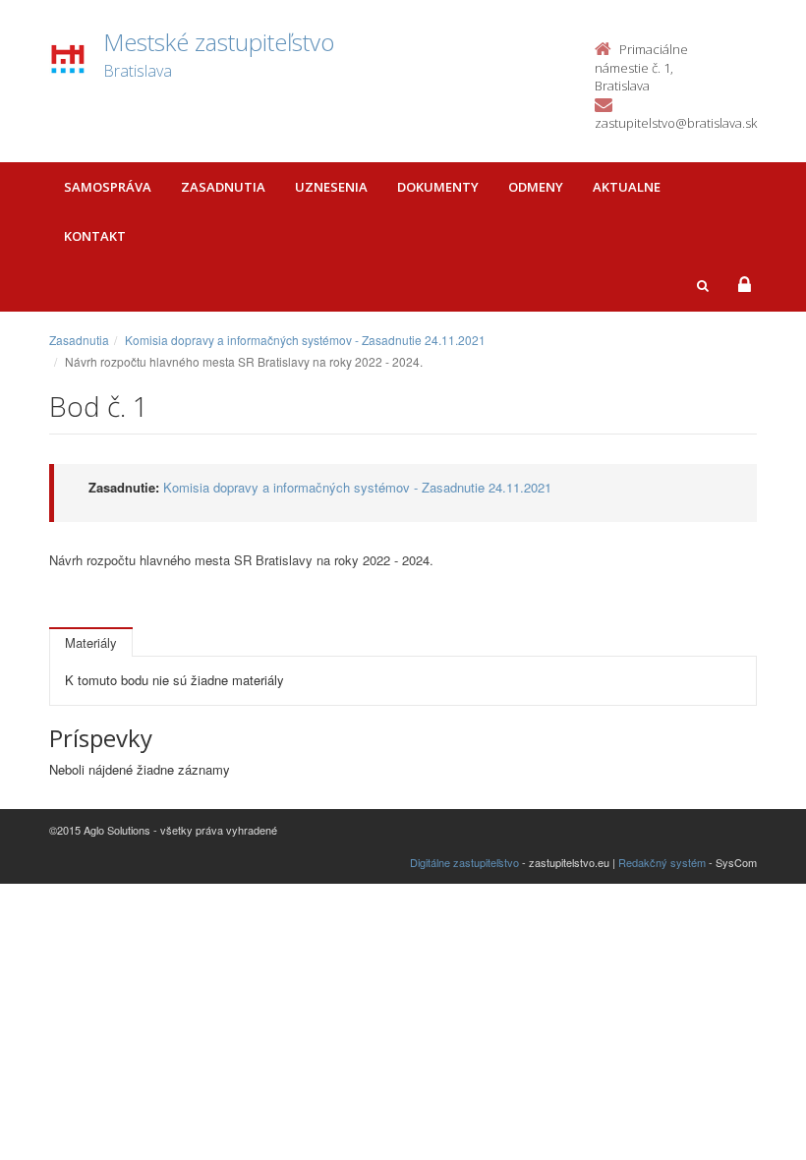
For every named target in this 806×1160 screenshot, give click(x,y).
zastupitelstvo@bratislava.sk (676, 123)
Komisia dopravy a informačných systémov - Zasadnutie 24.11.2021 (305, 339)
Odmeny (535, 187)
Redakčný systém (662, 862)
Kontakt (95, 236)
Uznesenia (331, 187)
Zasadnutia (223, 187)
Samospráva (107, 187)
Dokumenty (438, 187)
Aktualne (627, 187)
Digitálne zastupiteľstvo (464, 862)
